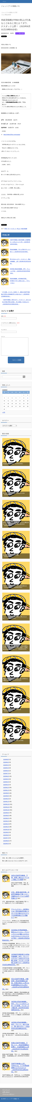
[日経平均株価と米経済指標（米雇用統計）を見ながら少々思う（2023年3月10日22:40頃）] (5, 245)
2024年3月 (6, 798)
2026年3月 (6, 770)
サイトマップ (6, 1089)
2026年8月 (6, 759)
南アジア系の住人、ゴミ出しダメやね (13, 740)
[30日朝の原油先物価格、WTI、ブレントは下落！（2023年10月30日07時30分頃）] (5, 274)
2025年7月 (6, 773)
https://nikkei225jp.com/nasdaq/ (11, 134)
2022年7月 (6, 838)
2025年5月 (6, 779)
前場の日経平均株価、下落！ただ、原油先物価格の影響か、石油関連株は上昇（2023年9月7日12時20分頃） (20, 1047)
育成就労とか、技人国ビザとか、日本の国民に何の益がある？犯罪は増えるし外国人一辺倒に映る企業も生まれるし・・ (15, 647)
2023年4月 (6, 821)
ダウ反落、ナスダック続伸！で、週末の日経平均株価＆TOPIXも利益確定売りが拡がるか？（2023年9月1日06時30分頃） (15, 294)
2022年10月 (6, 829)
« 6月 (3, 412)
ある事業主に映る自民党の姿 (11, 555)
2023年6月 (6, 818)
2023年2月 (6, 826)
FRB (5, 228)
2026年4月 (6, 768)
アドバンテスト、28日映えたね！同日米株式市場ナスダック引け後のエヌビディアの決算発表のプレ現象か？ (20, 913)
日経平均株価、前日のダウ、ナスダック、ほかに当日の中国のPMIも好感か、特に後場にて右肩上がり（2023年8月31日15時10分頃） (16, 302)
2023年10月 (6, 810)
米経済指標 (24, 228)
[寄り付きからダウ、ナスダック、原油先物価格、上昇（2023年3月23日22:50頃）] (5, 264)
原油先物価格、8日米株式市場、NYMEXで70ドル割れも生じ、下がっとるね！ (20, 281)
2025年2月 (6, 787)
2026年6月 (6, 762)
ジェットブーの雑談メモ (10, 6)
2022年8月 (6, 835)
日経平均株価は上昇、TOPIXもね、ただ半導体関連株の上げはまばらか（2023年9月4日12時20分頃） (20, 1068)
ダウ (8, 228)
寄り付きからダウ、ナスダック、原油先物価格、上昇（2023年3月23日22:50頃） (20, 261)
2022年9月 (6, 832)
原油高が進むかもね (8, 463)
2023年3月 (6, 824)
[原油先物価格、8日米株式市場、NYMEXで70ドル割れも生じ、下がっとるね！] (5, 284)
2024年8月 (6, 796)
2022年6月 (6, 840)
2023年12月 (6, 804)
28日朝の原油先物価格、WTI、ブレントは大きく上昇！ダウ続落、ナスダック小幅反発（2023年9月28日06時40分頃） (20, 1006)
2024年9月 (6, 793)
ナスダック (13, 228)
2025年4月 (6, 782)
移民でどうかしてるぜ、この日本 (12, 709)
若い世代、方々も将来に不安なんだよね (13, 493)
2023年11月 (6, 807)
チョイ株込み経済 (20, 33)
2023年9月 (6, 812)
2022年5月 (6, 843)
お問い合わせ (6, 1092)
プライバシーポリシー (8, 1094)
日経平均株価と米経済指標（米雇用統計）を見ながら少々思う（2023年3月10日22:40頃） (20, 242)
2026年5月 (6, 765)
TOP (10, 12)
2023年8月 (6, 815)
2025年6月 (6, 776)
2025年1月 (6, 790)
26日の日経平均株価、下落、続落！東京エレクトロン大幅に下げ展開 (20, 877)
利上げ (19, 228)
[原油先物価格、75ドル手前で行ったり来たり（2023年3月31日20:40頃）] (5, 255)
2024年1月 (6, 801)
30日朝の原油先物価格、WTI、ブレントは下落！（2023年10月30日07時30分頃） (20, 271)
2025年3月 (6, 784)
